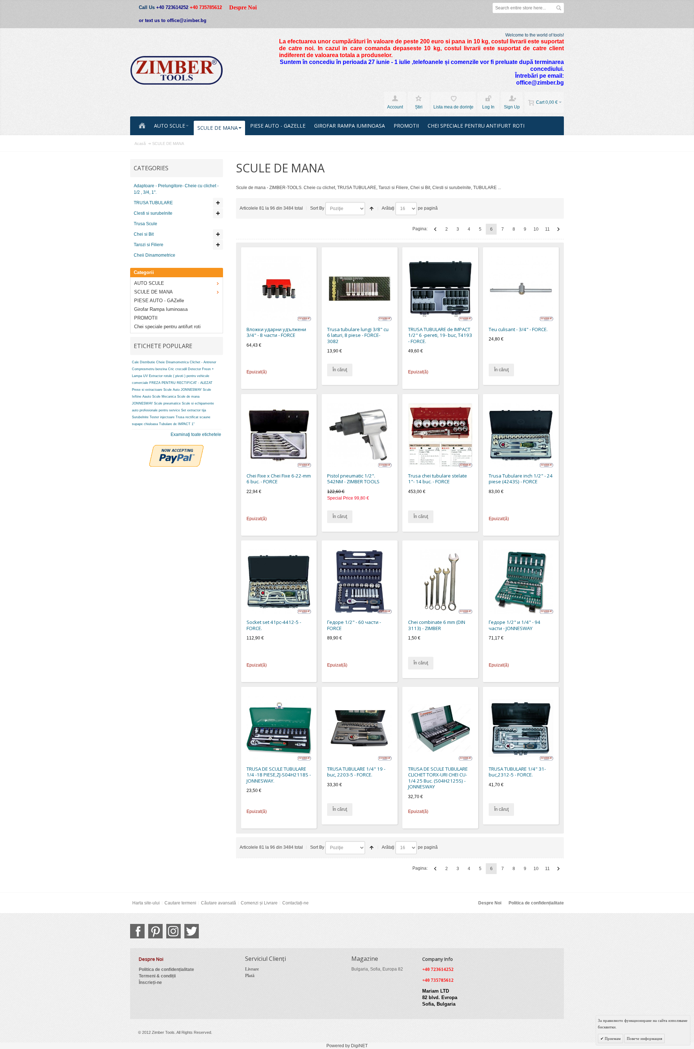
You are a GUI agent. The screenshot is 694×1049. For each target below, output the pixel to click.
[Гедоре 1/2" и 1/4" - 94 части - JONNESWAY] (521, 581)
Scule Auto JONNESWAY (182, 389)
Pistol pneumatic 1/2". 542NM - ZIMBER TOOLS (353, 478)
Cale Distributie (143, 362)
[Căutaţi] (559, 8)
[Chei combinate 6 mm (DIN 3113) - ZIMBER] (440, 581)
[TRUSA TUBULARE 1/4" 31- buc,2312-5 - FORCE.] (521, 728)
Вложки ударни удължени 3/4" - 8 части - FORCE (276, 332)
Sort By (317, 208)
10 (536, 229)
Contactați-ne (295, 902)
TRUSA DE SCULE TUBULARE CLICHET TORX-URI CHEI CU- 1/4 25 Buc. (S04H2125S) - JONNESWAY (438, 778)
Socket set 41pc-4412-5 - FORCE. (274, 625)
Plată (249, 975)
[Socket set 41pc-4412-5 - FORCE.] (279, 581)
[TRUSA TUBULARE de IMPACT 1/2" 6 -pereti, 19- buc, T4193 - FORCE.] (440, 288)
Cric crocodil (177, 369)
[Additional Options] (176, 448)
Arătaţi (388, 208)
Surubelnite (140, 417)
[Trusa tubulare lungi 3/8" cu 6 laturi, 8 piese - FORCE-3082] (359, 288)
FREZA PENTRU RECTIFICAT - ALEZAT (181, 383)
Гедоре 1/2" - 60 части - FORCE (354, 625)
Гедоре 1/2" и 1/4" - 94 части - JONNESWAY (514, 625)
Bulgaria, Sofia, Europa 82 (377, 969)
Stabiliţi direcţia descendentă (371, 208)
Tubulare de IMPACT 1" (176, 424)
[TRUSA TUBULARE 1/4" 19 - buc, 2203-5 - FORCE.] (359, 728)
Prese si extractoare (147, 389)
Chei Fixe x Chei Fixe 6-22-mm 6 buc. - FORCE (279, 478)
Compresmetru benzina (149, 369)
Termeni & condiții (157, 976)
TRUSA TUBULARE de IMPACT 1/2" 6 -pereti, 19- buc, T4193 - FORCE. (440, 335)
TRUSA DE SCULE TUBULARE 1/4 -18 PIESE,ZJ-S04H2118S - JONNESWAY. (279, 775)
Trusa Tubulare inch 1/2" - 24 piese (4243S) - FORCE (521, 478)
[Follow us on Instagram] (173, 931)
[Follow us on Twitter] (191, 931)
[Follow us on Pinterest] (155, 931)
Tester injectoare (162, 417)
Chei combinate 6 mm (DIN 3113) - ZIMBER (436, 625)
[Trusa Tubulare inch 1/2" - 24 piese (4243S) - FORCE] (521, 435)
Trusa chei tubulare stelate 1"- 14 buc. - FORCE (437, 478)
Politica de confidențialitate (536, 902)
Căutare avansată (218, 902)
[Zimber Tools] (176, 70)
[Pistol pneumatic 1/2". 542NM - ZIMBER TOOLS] (359, 435)
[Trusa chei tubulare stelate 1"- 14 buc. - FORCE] (440, 435)
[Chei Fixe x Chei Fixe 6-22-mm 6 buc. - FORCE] (279, 435)
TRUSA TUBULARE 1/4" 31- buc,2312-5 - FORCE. (517, 772)
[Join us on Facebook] (137, 931)
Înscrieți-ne (150, 982)
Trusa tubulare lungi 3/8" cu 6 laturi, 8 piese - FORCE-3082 (358, 335)
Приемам (612, 1038)
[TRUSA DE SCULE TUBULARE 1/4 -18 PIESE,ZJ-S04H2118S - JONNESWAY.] (279, 728)
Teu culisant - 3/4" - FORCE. (518, 329)
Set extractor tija (193, 410)
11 (547, 229)
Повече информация (644, 1038)
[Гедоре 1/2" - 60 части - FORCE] (359, 581)
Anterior (435, 229)
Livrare (252, 969)
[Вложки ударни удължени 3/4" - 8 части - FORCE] (279, 288)
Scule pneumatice (167, 403)
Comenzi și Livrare (259, 902)
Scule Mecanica (164, 396)
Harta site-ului (146, 902)
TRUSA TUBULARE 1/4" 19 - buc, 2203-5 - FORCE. (356, 772)
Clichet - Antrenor (203, 362)
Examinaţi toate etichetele (196, 434)
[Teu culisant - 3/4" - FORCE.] (521, 288)
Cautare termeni (180, 902)
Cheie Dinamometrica (172, 362)
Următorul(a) (558, 229)
